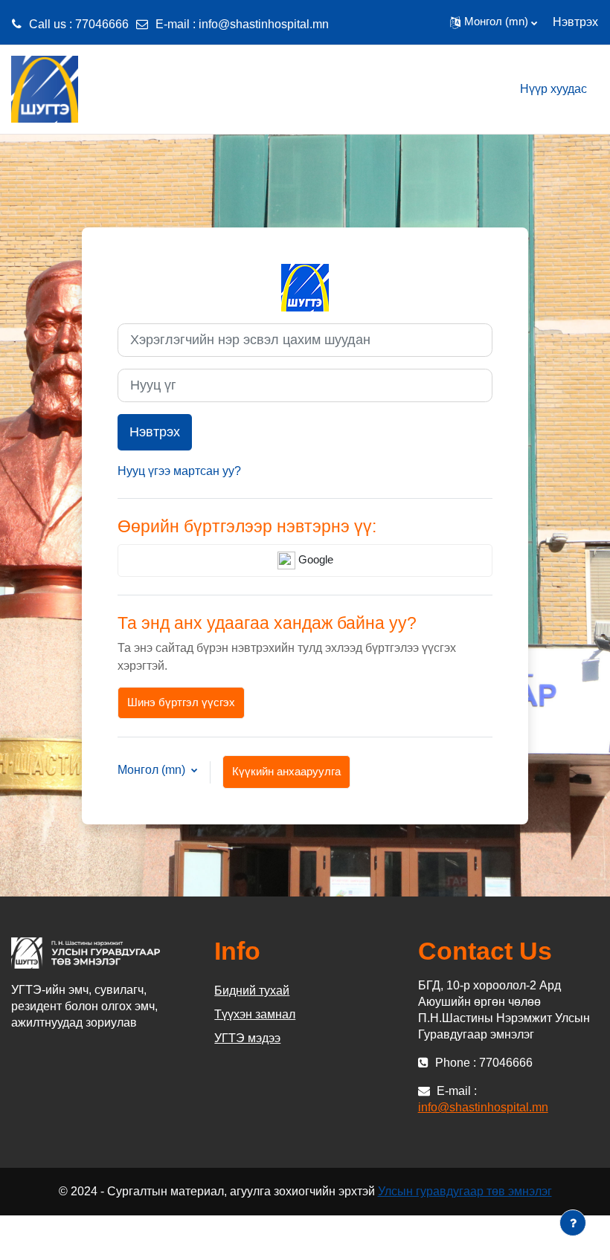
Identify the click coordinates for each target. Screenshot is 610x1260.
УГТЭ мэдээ (247, 1038)
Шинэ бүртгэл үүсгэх (181, 702)
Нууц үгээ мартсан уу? (179, 471)
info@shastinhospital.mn (264, 24)
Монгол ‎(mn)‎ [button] (153, 769)
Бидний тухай (251, 990)
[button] (493, 22)
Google (314, 560)
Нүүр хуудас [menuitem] (553, 89)
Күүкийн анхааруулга (286, 772)
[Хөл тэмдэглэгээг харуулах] (572, 1222)
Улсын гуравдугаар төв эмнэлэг (465, 1191)
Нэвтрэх (575, 22)
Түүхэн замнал (254, 1014)
